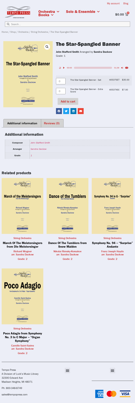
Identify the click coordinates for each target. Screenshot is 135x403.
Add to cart (68, 101)
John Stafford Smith (40, 142)
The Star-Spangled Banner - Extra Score (86, 90)
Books (43, 15)
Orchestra (46, 11)
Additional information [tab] (22, 123)
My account (113, 3)
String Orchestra (39, 31)
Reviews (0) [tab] (52, 123)
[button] (47, 47)
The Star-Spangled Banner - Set (85, 80)
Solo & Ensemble (80, 11)
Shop (13, 31)
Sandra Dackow (38, 148)
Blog (125, 3)
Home (5, 31)
